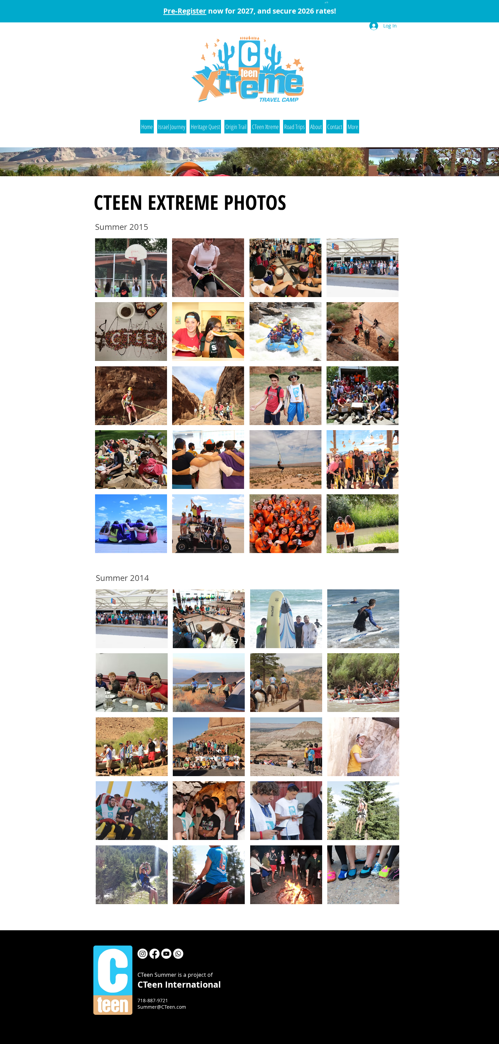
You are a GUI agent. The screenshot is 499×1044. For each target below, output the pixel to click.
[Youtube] (166, 954)
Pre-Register (184, 11)
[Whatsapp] (178, 954)
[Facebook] (154, 954)
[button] (171, 126)
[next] (384, 402)
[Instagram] (142, 954)
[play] (385, 548)
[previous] (109, 402)
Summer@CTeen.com (161, 1007)
